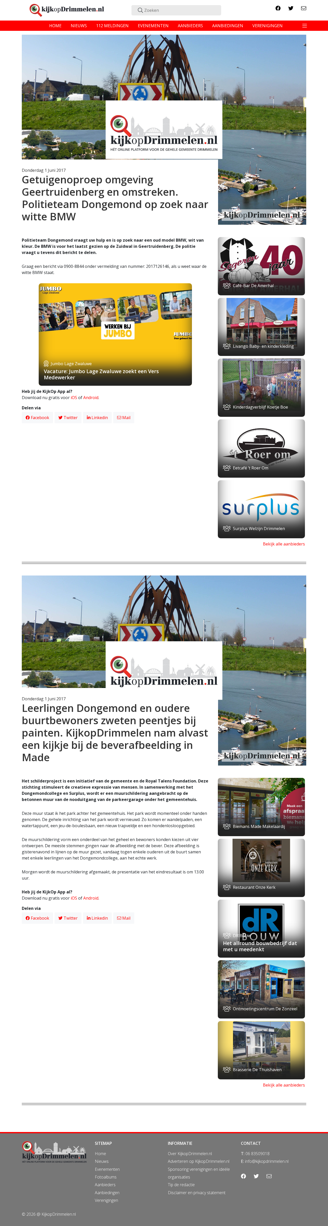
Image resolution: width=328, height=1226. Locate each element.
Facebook (39, 417)
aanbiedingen (227, 26)
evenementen (153, 26)
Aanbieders (105, 1184)
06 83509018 (257, 1153)
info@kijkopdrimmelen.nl (267, 1161)
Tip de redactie (181, 1184)
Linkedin (99, 417)
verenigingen (267, 26)
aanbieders (190, 26)
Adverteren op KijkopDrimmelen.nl (198, 1161)
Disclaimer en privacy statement (196, 1192)
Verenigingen (106, 1200)
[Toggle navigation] (304, 26)
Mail (125, 417)
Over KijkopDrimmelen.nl (190, 1153)
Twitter (70, 417)
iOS (74, 397)
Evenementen (107, 1169)
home (55, 26)
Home (100, 1153)
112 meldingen (112, 26)
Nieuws (102, 1161)
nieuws (79, 26)
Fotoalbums (106, 1177)
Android (90, 397)
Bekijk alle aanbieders (284, 544)
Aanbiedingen (107, 1192)
